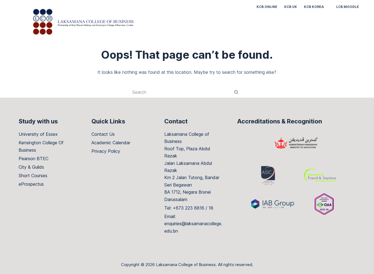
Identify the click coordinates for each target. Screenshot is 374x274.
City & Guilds (31, 167)
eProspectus (31, 184)
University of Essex (38, 134)
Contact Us (103, 134)
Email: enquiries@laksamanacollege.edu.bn (193, 224)
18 (211, 208)
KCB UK (290, 7)
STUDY (259, 24)
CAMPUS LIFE (349, 24)
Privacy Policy (105, 151)
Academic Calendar (110, 142)
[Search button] (236, 92)
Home (239, 24)
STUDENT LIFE (311, 24)
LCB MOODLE (347, 7)
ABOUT (279, 24)
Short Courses (33, 175)
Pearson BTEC (33, 158)
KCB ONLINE (267, 7)
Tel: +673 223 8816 (184, 208)
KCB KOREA (314, 7)
